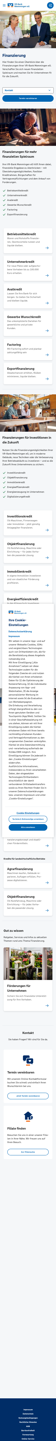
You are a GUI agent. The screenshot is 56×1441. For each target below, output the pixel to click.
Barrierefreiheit (28, 1430)
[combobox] (28, 90)
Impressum (28, 1409)
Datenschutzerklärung (20, 631)
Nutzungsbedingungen (28, 1418)
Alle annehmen (28, 827)
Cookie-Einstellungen (28, 813)
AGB (28, 1426)
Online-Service (28, 1439)
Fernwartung (28, 1435)
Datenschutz (28, 1414)
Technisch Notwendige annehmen (28, 819)
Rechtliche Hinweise (28, 1422)
